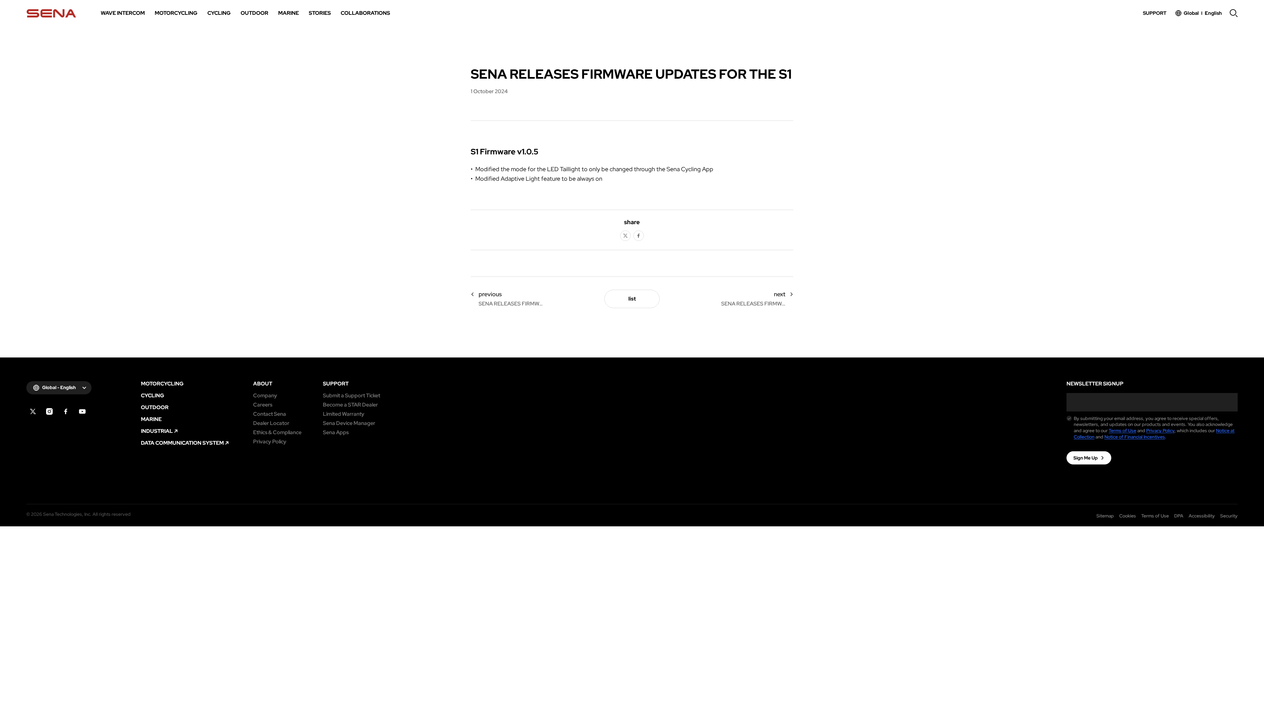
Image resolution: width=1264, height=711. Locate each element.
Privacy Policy (269, 441)
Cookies (1127, 516)
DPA (1178, 516)
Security (1229, 516)
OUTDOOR (155, 407)
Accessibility (1202, 516)
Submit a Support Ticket (351, 395)
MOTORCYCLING (162, 383)
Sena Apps (336, 432)
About (262, 383)
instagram (49, 411)
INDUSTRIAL (157, 431)
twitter (625, 235)
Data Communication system (182, 443)
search (1234, 13)
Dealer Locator (271, 423)
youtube (82, 411)
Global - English (59, 387)
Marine (151, 419)
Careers (262, 405)
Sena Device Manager (349, 423)
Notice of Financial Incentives (1134, 437)
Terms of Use (1122, 431)
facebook (638, 235)
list (632, 298)
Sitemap (1105, 516)
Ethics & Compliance (277, 432)
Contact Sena (269, 414)
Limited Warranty (343, 414)
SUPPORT (336, 383)
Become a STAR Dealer (350, 405)
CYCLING (152, 395)
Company (265, 395)
